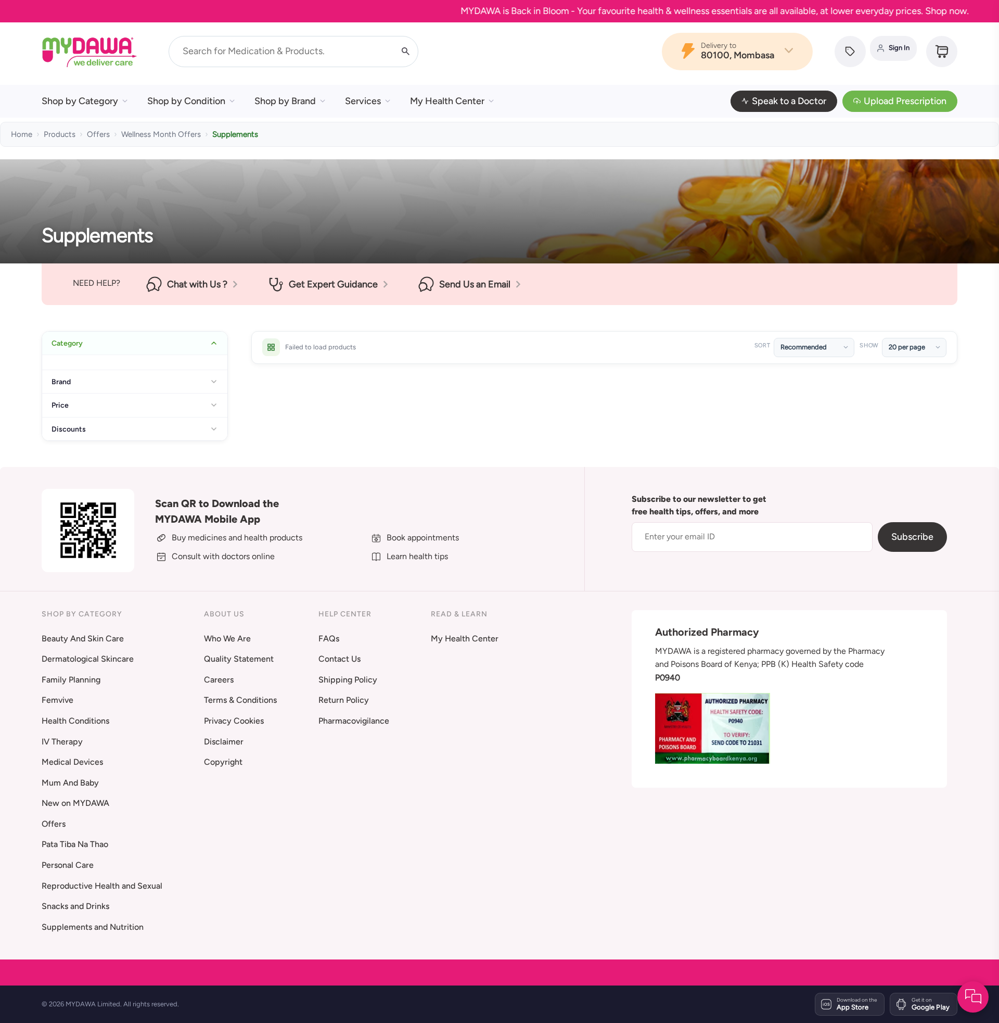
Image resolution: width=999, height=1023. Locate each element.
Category (67, 343)
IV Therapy (62, 742)
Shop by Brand (285, 101)
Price (60, 405)
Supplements (235, 134)
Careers (219, 680)
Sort (762, 345)
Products (59, 134)
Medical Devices (72, 762)
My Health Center (447, 101)
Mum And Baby (70, 783)
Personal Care (68, 865)
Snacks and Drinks (75, 906)
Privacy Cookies (234, 721)
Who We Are (227, 638)
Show (869, 345)
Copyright (223, 762)
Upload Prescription (905, 101)
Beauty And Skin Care (83, 638)
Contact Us (339, 659)
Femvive (57, 700)
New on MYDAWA (75, 803)
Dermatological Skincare (88, 659)
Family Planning (71, 680)
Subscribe (912, 536)
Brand (61, 381)
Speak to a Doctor (789, 101)
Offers (98, 134)
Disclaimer (224, 742)
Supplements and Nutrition (93, 927)
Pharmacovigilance (353, 721)
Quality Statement (239, 659)
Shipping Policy (347, 680)
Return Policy (343, 700)
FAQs (328, 638)
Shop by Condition (186, 101)
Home (21, 134)
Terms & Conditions (240, 700)
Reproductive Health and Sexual (102, 886)
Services (363, 101)
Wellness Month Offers (161, 134)
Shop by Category (80, 101)
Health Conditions (75, 721)
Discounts (69, 429)
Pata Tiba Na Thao (75, 844)
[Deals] (850, 51)
